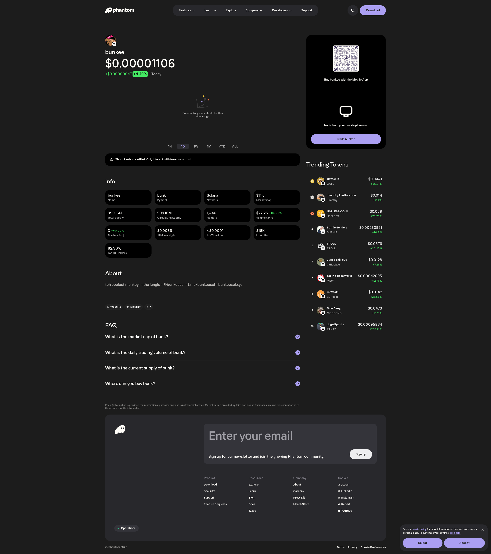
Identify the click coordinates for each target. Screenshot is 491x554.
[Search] (353, 10)
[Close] (482, 529)
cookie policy (419, 529)
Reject (422, 543)
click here (455, 533)
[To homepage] (120, 429)
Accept (464, 543)
